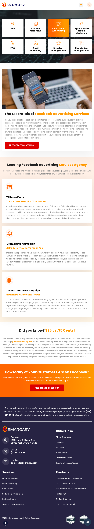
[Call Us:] (5, 451)
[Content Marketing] (36, 24)
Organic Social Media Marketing (81, 30)
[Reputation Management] (81, 43)
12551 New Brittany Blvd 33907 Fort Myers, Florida (24, 441)
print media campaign (22, 341)
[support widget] (87, 522)
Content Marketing (35, 29)
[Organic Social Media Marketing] (81, 24)
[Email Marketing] (36, 43)
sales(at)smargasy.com (24, 462)
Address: (15, 437)
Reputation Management (81, 49)
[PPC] (13, 43)
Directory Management (58, 49)
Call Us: (14, 450)
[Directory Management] (59, 43)
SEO (13, 28)
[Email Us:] (5, 461)
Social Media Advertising (58, 29)
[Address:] (5, 440)
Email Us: (15, 460)
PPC (12, 48)
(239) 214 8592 (18, 452)
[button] (81, 5)
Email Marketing (35, 49)
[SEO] (13, 24)
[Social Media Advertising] (59, 24)
